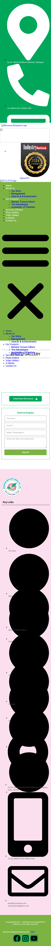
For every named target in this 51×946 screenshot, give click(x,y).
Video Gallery (12, 215)
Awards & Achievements (24, 196)
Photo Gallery (12, 212)
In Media (10, 218)
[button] (25, 275)
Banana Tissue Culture (23, 201)
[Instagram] (25, 938)
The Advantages (19, 204)
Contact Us (11, 220)
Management (18, 193)
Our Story (16, 191)
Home (9, 185)
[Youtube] (34, 938)
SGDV (32, 932)
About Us (10, 188)
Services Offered (14, 209)
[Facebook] (17, 938)
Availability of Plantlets (23, 207)
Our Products (12, 199)
